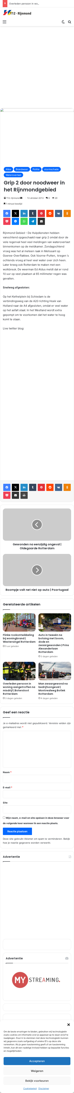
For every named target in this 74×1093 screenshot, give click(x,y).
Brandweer (22, 169)
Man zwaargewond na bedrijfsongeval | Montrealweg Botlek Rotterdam (53, 689)
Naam (7, 772)
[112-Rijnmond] (17, 13)
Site (5, 802)
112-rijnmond (13, 198)
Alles (8, 169)
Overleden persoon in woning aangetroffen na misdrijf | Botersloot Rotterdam (19, 689)
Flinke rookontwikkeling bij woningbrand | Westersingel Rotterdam (19, 638)
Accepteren (37, 1061)
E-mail (7, 787)
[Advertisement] (37, 66)
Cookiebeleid (30, 1088)
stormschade (51, 169)
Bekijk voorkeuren (37, 1080)
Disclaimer (43, 1088)
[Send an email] (21, 198)
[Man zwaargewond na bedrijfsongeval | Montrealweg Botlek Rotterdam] (54, 671)
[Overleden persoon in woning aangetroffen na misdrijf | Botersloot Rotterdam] (19, 671)
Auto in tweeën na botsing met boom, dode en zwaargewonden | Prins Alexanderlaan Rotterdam (53, 643)
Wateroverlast (13, 175)
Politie (36, 169)
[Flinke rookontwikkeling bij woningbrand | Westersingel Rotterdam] (19, 622)
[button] (68, 1024)
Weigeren (37, 1071)
